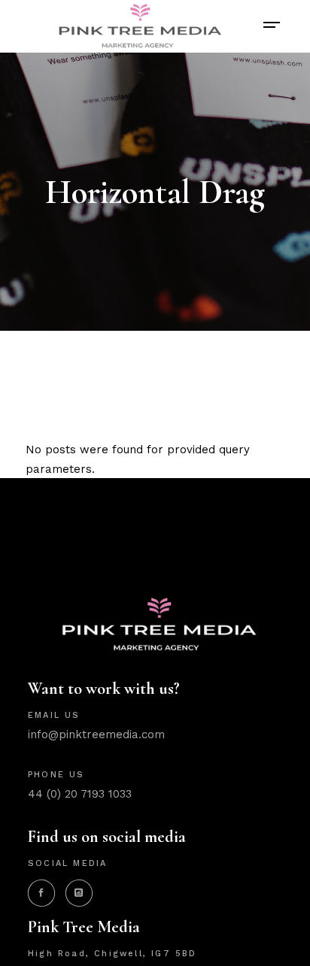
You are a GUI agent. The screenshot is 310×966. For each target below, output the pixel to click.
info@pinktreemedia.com (96, 734)
